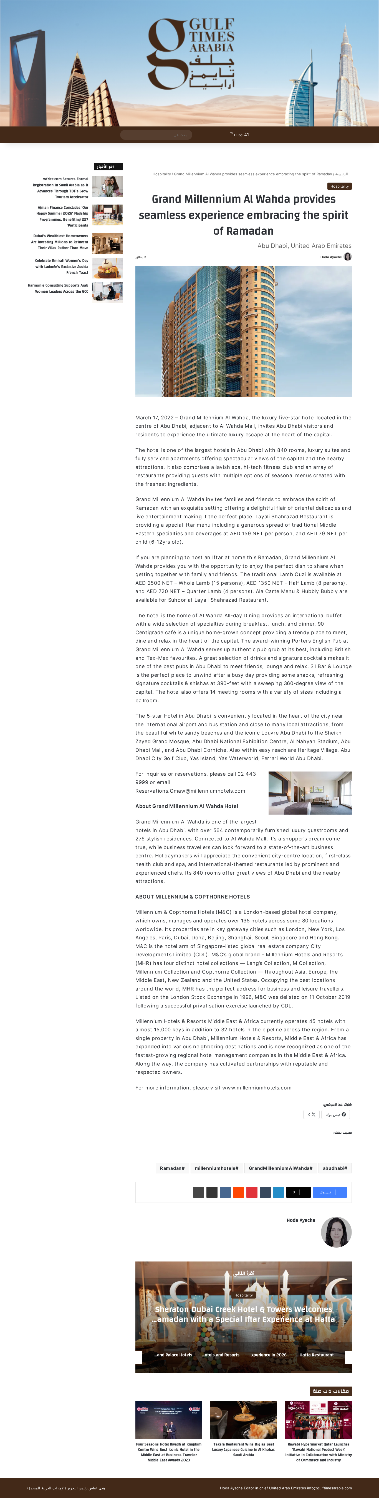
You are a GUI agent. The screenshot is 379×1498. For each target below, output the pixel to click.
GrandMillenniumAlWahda (279, 1168)
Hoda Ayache (331, 257)
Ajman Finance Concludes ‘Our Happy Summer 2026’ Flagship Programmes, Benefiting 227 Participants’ (62, 216)
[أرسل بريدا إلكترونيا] (318, 257)
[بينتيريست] (251, 1192)
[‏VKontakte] (225, 1192)
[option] (243, 1317)
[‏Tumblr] (265, 1192)
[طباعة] (198, 1192)
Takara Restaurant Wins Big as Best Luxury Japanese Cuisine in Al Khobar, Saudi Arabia (243, 1450)
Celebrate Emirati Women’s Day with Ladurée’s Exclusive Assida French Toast (61, 266)
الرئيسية (342, 174)
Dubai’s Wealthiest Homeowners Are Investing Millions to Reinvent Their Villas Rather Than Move (59, 242)
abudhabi (334, 1168)
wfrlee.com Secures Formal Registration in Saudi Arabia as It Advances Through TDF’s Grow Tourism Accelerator (60, 188)
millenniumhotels (215, 1168)
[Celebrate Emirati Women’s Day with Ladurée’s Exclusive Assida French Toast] (107, 268)
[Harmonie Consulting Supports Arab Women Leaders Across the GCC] (107, 292)
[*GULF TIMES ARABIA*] (189, 63)
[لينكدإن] (278, 1192)
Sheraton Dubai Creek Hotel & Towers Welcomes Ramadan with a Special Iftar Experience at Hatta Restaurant (243, 1319)
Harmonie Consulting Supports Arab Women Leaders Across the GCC (58, 288)
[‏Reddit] (238, 1192)
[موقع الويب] (312, 1229)
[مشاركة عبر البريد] (212, 1192)
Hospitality (162, 174)
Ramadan (171, 1168)
